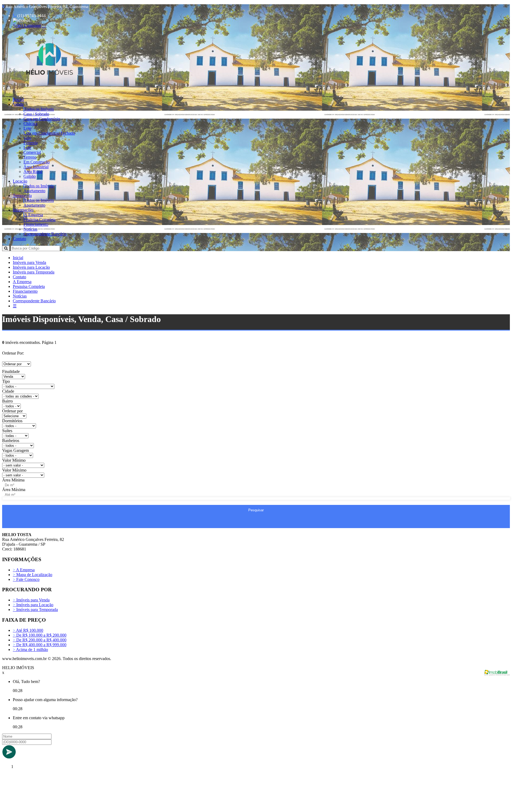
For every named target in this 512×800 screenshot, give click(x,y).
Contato (19, 238)
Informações (23, 210)
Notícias (30, 229)
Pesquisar (256, 510)
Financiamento (35, 224)
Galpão (29, 176)
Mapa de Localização (32, 574)
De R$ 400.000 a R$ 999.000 (39, 644)
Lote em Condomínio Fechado (49, 133)
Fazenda (30, 142)
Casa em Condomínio (41, 118)
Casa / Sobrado (36, 114)
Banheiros (10, 440)
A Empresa (33, 214)
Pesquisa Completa (39, 219)
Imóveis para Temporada (33, 272)
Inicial (19, 99)
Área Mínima (13, 480)
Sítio (27, 138)
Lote (27, 128)
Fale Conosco (26, 579)
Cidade (8, 391)
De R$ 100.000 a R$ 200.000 (39, 635)
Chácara (30, 123)
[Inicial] (49, 84)
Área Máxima (13, 489)
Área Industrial (36, 166)
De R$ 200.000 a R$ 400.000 (39, 640)
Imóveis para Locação (31, 267)
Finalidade (11, 371)
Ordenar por (12, 411)
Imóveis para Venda (29, 262)
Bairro (7, 401)
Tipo (6, 381)
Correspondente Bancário (44, 234)
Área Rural (32, 171)
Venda (18, 104)
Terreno (30, 157)
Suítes (7, 430)
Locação (20, 181)
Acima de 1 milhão (30, 649)
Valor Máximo (14, 470)
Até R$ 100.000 (28, 630)
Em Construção (36, 162)
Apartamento (34, 190)
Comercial (32, 152)
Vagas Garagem (15, 450)
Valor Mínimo (14, 460)
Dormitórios (12, 421)
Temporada (22, 195)
